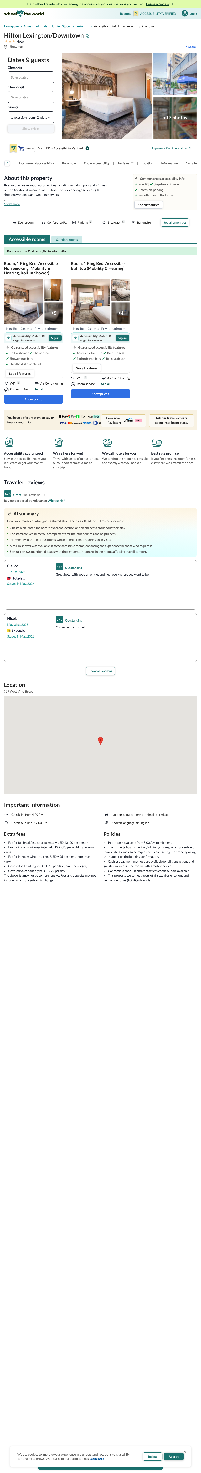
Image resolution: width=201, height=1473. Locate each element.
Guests (13, 107)
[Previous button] (7, 163)
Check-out (16, 87)
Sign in (55, 338)
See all (38, 389)
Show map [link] (17, 46)
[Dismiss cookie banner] (185, 1452)
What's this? (56, 500)
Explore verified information (169, 148)
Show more (12, 204)
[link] (36, 163)
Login (193, 13)
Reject (152, 1456)
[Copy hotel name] (87, 36)
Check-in (15, 67)
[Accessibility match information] (43, 336)
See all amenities (174, 222)
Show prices (30, 128)
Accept (174, 1456)
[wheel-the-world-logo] (24, 13)
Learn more (97, 1458)
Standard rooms (67, 239)
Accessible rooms (27, 239)
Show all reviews (100, 671)
